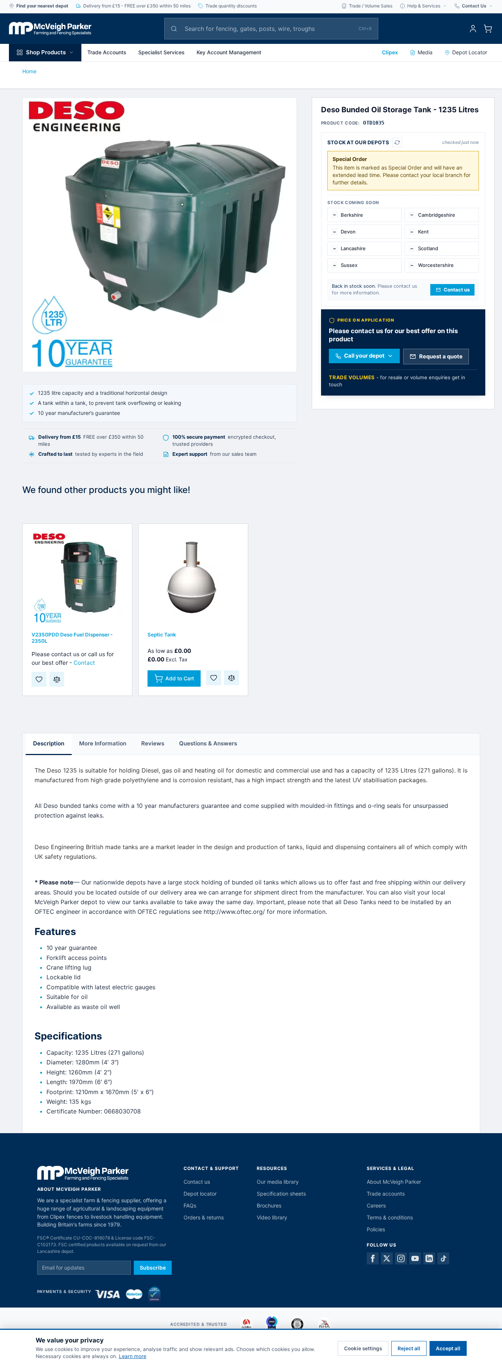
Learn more (132, 1356)
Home (29, 71)
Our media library (278, 1182)
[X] (387, 1258)
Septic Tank (162, 635)
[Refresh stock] (397, 142)
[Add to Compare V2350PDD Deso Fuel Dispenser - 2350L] (56, 679)
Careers (376, 1205)
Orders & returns (204, 1217)
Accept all (448, 1348)
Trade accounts (386, 1193)
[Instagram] (401, 1258)
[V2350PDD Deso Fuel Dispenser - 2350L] (77, 578)
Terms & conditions (390, 1217)
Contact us (197, 1182)
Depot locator (200, 1193)
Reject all (409, 1348)
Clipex (390, 52)
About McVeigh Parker (394, 1182)
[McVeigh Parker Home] (50, 28)
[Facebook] (373, 1258)
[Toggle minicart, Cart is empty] (488, 28)
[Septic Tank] (193, 578)
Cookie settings (363, 1348)
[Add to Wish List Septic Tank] (213, 677)
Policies (376, 1229)
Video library (272, 1217)
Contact (84, 662)
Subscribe (153, 1267)
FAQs (190, 1205)
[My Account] (473, 28)
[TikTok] (443, 1258)
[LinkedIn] (429, 1258)
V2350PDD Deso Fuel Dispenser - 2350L (72, 638)
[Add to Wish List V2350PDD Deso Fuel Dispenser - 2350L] (39, 679)
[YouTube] (415, 1258)
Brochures (269, 1205)
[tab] (49, 744)
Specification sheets (281, 1193)
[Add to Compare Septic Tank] (231, 677)
